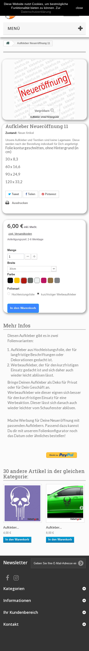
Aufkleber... (11, 527)
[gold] (50, 280)
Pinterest (50, 194)
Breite (11, 263)
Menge (11, 250)
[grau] (30, 280)
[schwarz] (10, 280)
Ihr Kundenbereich (20, 612)
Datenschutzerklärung (36, 11)
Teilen (31, 194)
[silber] (57, 280)
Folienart (13, 288)
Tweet (15, 194)
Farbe (11, 274)
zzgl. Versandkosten (20, 233)
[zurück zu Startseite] (8, 43)
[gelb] (17, 280)
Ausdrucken (20, 203)
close (79, 8)
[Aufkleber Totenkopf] (22, 503)
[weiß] (37, 280)
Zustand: (11, 133)
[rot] (24, 280)
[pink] (43, 280)
